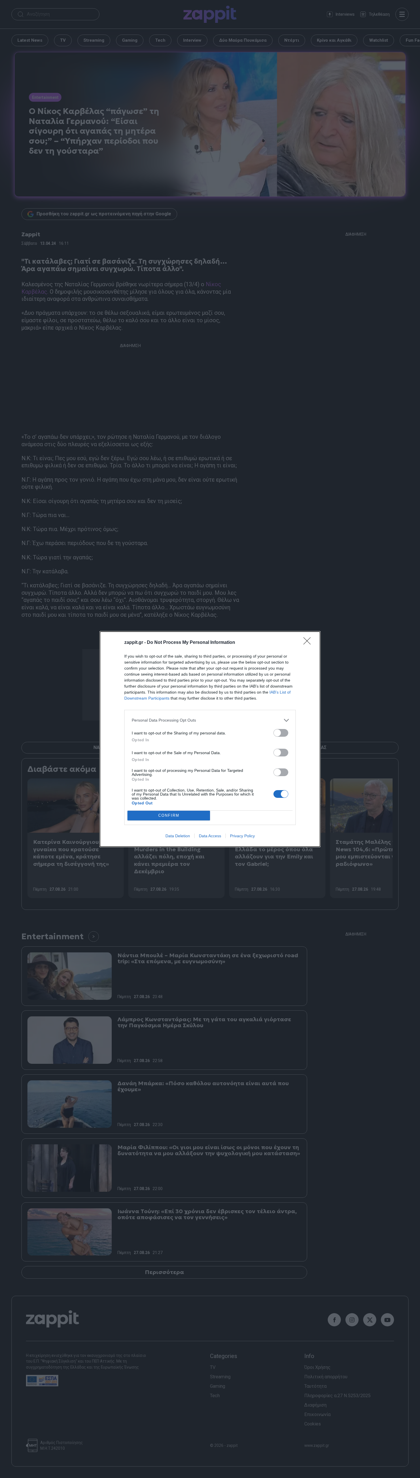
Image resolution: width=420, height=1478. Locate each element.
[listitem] (210, 720)
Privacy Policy (242, 836)
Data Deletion (177, 836)
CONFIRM (168, 815)
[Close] (308, 642)
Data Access (210, 836)
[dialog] (210, 739)
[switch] (280, 733)
